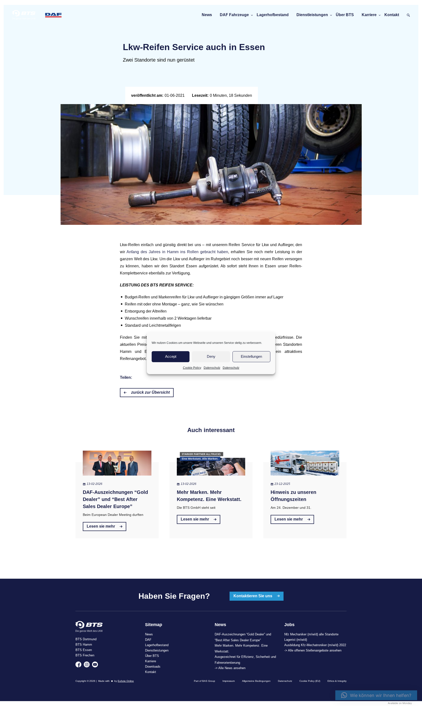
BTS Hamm (83, 644)
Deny (211, 356)
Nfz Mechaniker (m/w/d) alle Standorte (311, 634)
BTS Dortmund (85, 639)
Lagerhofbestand (273, 15)
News (207, 15)
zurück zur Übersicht (150, 392)
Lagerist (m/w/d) (295, 639)
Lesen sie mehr (101, 526)
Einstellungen (251, 356)
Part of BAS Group (204, 681)
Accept (170, 356)
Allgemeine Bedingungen (256, 681)
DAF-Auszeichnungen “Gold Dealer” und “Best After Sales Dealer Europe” (115, 499)
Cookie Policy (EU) (309, 681)
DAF (148, 639)
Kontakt (391, 15)
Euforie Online (126, 681)
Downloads (152, 666)
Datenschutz (212, 367)
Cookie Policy (192, 367)
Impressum (228, 681)
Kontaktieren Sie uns (253, 596)
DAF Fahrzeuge (234, 15)
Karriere (369, 15)
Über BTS (345, 15)
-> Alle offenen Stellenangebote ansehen (312, 650)
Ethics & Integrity (337, 681)
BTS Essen (83, 650)
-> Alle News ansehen (230, 668)
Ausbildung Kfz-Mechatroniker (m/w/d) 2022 (315, 645)
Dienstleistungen (312, 15)
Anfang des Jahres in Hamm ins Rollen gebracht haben (177, 252)
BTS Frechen (84, 655)
